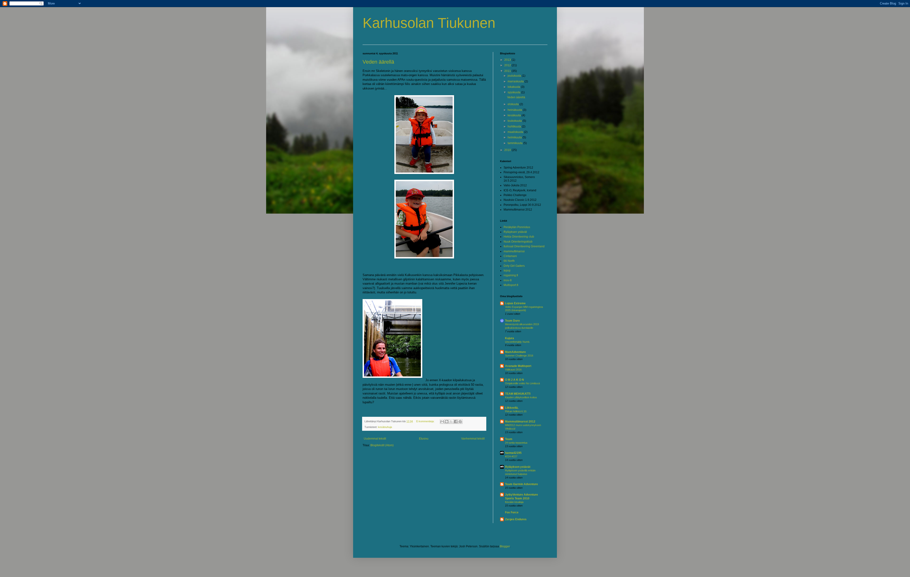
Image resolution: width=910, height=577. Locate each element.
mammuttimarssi (514, 251)
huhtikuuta (515, 126)
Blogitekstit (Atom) (382, 445)
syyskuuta (514, 92)
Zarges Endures (516, 519)
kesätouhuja (385, 427)
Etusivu (423, 438)
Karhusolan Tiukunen (429, 23)
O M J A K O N (514, 379)
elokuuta (513, 104)
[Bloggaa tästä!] (446, 421)
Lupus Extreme (515, 303)
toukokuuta (515, 120)
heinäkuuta (515, 110)
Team (508, 439)
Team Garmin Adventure (521, 484)
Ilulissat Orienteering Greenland (524, 246)
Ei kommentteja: (425, 421)
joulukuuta (515, 75)
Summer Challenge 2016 (519, 355)
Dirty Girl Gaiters (514, 265)
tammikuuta (515, 143)
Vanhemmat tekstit (473, 438)
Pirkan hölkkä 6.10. (516, 411)
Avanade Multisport (518, 366)
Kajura (509, 338)
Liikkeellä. (512, 407)
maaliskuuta (516, 132)
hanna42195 (513, 453)
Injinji (507, 270)
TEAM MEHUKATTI (517, 393)
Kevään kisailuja (514, 502)
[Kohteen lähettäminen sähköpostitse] (442, 421)
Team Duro (512, 320)
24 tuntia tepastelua (516, 442)
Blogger (505, 546)
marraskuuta (516, 81)
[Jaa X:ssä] (451, 421)
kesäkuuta (515, 115)
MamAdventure (515, 352)
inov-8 (508, 280)
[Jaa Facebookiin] (455, 421)
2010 (508, 150)
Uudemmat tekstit (375, 438)
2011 (508, 71)
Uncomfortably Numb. (517, 341)
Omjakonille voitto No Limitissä (522, 383)
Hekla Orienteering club (519, 236)
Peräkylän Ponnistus (517, 227)
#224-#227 (511, 456)
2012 (508, 65)
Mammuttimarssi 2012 (520, 421)
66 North (509, 261)
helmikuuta (515, 137)
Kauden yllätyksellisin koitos (521, 397)
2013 (508, 59)
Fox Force (512, 512)
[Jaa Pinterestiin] (460, 421)
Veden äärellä (378, 62)
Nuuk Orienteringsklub (518, 241)
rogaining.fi (511, 275)
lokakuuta (514, 87)
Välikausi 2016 (513, 369)
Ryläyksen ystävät (515, 232)
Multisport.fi (511, 285)
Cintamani (510, 256)
